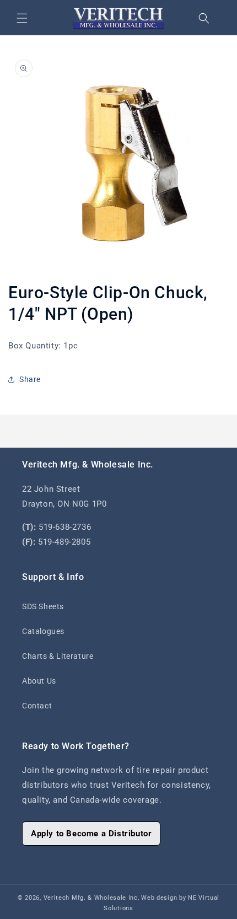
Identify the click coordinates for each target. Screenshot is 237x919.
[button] (22, 18)
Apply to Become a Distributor (91, 834)
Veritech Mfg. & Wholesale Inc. (92, 897)
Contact (37, 705)
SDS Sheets (43, 606)
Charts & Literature (57, 656)
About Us (39, 680)
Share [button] (30, 379)
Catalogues (43, 631)
